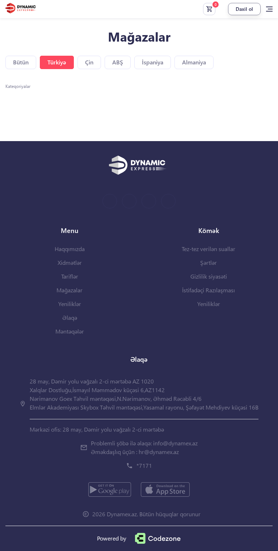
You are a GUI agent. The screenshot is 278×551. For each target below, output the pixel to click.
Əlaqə (69, 317)
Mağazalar (69, 290)
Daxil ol (244, 8)
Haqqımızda (70, 249)
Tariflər (69, 276)
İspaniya (152, 62)
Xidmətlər (70, 262)
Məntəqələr (69, 331)
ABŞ (117, 62)
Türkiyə (56, 62)
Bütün (21, 62)
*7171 (144, 465)
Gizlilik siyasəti (208, 276)
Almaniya (194, 62)
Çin (89, 62)
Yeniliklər (69, 304)
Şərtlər (208, 262)
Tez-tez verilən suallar (208, 249)
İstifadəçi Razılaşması (208, 290)
